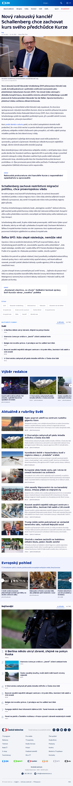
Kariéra (51, 747)
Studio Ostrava (30, 744)
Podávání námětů (31, 751)
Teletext (5, 744)
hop (3, 32)
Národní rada (34, 314)
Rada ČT (5, 747)
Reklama (5, 740)
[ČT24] (6, 3)
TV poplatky (29, 740)
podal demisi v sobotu (14, 124)
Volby (26, 9)
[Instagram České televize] (54, 729)
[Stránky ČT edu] (68, 761)
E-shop (4, 751)
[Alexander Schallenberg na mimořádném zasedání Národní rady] (36, 56)
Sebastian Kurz (31, 305)
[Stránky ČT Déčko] (45, 761)
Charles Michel (37, 310)
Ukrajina (19, 9)
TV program (6, 736)
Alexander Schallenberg (16, 305)
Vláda (16, 314)
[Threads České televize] (69, 729)
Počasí (28, 747)
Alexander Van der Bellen (56, 305)
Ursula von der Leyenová (22, 310)
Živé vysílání (53, 736)
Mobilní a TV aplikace (55, 751)
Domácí (33, 9)
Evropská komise (50, 310)
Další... (47, 9)
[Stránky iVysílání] (32, 761)
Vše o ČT (28, 755)
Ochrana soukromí (26, 782)
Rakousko (42, 305)
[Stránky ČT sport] (18, 761)
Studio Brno (52, 740)
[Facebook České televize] (57, 729)
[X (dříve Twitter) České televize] (65, 729)
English (16, 782)
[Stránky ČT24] (5, 761)
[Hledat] (61, 3)
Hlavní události (9, 9)
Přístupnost (36, 782)
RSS (70, 782)
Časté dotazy (6, 755)
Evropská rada (7, 314)
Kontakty (52, 755)
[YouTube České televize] (61, 729)
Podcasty (52, 744)
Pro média (29, 736)
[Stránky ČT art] (56, 761)
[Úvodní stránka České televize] (13, 729)
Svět (40, 9)
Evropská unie (7, 310)
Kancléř (24, 314)
